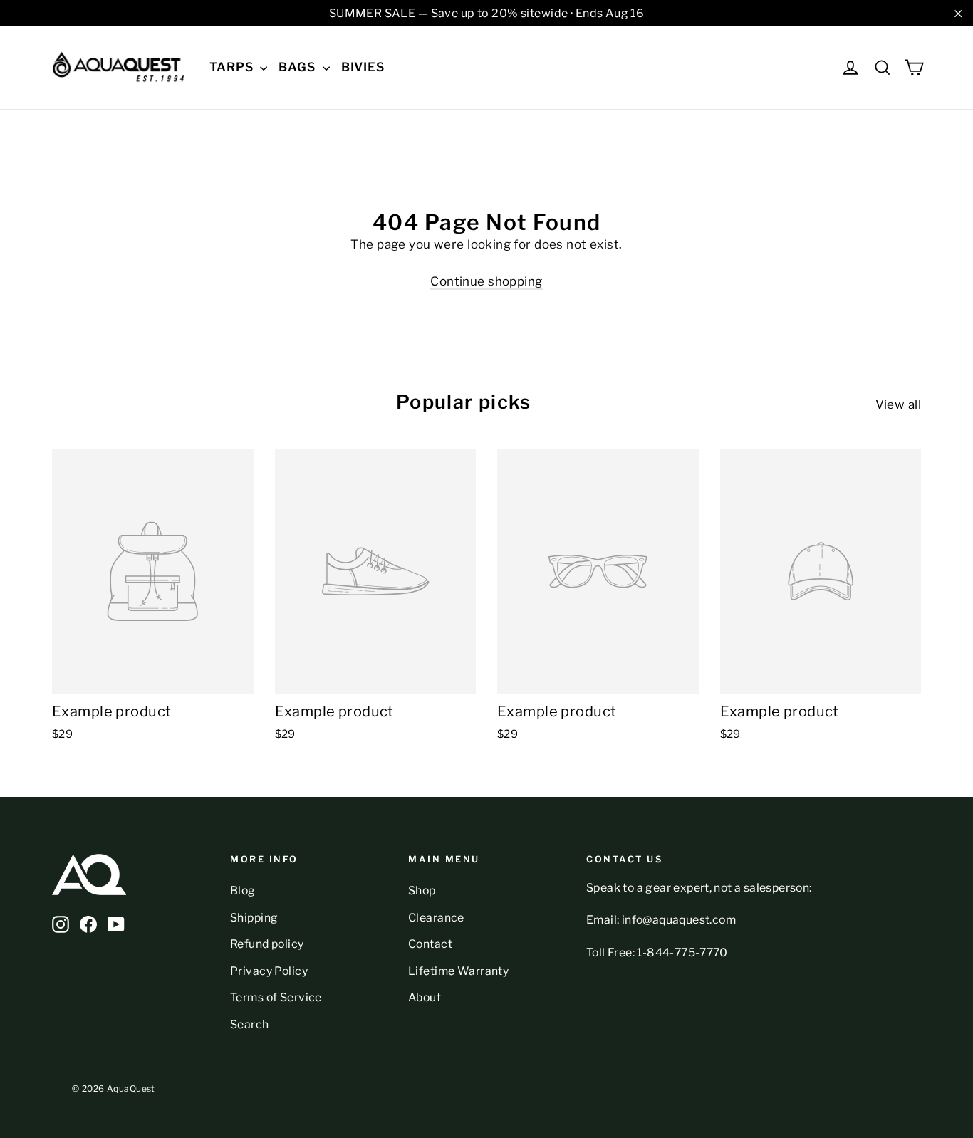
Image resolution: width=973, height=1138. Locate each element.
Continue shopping (486, 281)
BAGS (298, 67)
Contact (430, 944)
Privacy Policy (269, 971)
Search (249, 1024)
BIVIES (363, 67)
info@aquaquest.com (679, 919)
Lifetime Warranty (458, 971)
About (424, 997)
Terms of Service (276, 997)
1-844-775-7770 (682, 952)
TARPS (232, 67)
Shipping (254, 917)
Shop (422, 890)
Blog (243, 890)
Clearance (436, 917)
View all (898, 404)
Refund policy (267, 944)
